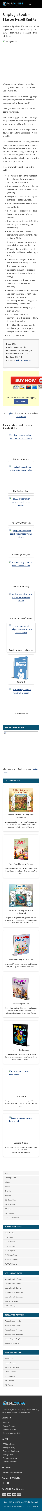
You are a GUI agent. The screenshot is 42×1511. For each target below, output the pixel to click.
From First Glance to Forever (21, 864)
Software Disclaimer (10, 1462)
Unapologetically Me (21, 554)
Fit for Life (21, 1096)
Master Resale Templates (14, 1292)
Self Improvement (23, 360)
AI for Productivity (21, 586)
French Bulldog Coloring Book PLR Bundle (21, 816)
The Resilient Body (21, 491)
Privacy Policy (8, 1454)
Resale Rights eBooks (13, 1321)
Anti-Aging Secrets (21, 459)
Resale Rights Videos (13, 1325)
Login (9, 413)
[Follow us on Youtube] (9, 1484)
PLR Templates (10, 1246)
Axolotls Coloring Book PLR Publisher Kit (21, 911)
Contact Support (9, 1426)
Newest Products (9, 1430)
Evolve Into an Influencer (21, 618)
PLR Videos (9, 1237)
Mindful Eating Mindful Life (21, 959)
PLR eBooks (9, 1233)
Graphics (8, 1191)
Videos (7, 1187)
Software (8, 1195)
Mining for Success (21, 1050)
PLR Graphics (10, 1251)
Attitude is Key (21, 713)
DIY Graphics (10, 1376)
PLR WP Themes (11, 1259)
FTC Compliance (9, 1444)
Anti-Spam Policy (9, 1447)
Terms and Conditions (11, 1451)
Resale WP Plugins (12, 1343)
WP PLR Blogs (10, 1204)
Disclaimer (7, 1506)
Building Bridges (21, 1142)
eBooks (7, 1182)
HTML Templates (11, 1372)
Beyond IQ (21, 681)
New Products (10, 1173)
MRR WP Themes (11, 1301)
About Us (6, 1423)
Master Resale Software (14, 1288)
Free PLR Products (12, 1218)
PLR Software (10, 1242)
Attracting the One (21, 1003)
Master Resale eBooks (13, 1279)
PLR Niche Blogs (11, 1255)
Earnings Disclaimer (10, 1458)
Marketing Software (12, 1367)
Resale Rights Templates (14, 1334)
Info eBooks (9, 1358)
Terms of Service (32, 1506)
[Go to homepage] (14, 3)
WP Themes (9, 1213)
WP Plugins (9, 1209)
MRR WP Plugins (11, 1306)
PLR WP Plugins (11, 1264)
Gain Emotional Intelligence (21, 650)
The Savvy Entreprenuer (21, 522)
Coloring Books (10, 1178)
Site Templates (10, 1200)
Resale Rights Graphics (13, 1339)
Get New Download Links (12, 1433)
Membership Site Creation (12, 1472)
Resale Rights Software (13, 1330)
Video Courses (10, 1363)
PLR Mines (19, 1502)
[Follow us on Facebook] (4, 1484)
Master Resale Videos (13, 1283)
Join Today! (21, 416)
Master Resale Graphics (14, 1297)
